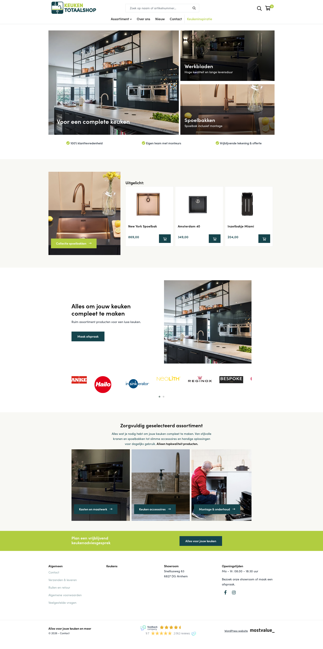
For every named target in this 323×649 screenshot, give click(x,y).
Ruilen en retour (59, 587)
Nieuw (160, 18)
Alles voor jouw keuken (200, 541)
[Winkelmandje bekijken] (268, 7)
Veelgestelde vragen (62, 603)
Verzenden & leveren (62, 580)
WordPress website (236, 631)
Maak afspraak (88, 336)
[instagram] (234, 592)
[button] (159, 396)
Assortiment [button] (120, 18)
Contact (176, 18)
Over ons (143, 18)
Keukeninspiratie (199, 18)
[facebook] (225, 592)
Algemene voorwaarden (65, 595)
